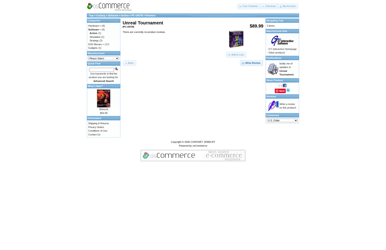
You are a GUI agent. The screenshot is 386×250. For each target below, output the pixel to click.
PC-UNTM (137, 15)
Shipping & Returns (98, 123)
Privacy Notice (96, 127)
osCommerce (200, 145)
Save (282, 90)
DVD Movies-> (96, 44)
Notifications (273, 58)
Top (91, 15)
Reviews (150, 15)
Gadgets (93, 48)
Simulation (95, 37)
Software (113, 15)
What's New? (95, 86)
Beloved (103, 109)
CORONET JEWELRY (203, 142)
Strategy (94, 40)
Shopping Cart (274, 20)
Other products (277, 52)
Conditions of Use (97, 130)
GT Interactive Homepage (283, 49)
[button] (248, 6)
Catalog (100, 15)
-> (94, 29)
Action (125, 15)
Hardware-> (94, 25)
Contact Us (94, 134)
